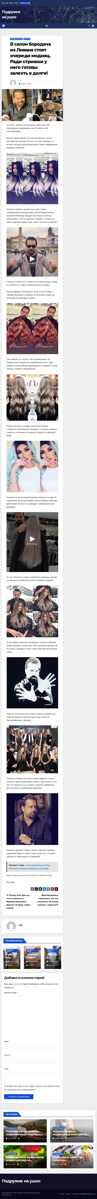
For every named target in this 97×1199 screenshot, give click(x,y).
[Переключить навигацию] (47, 26)
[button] (89, 26)
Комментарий (11, 993)
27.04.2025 (59, 1138)
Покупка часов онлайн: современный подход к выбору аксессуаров (23, 1134)
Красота (26, 39)
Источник (11, 882)
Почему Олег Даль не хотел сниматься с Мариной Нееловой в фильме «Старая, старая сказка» (18, 901)
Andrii (10, 965)
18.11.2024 (12, 1164)
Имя (7, 1041)
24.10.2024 (59, 1164)
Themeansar (6, 1195)
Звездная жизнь (16, 39)
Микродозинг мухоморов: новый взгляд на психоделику (25, 1160)
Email (7, 1055)
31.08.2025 (12, 1138)
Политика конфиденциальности (84, 1194)
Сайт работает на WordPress (12, 1193)
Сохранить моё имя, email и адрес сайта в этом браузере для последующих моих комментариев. (32, 1088)
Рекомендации (12, 1128)
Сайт (6, 1069)
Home (62, 1194)
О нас (68, 1194)
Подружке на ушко (21, 1180)
